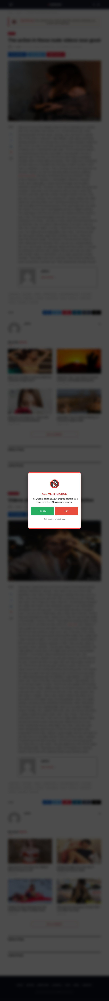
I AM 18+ (42, 511)
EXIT (66, 511)
